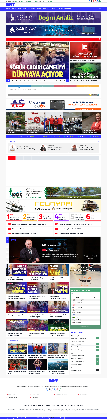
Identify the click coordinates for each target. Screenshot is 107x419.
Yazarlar (54, 8)
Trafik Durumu (35, 394)
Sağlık (48, 8)
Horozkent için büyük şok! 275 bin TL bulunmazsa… (58, 334)
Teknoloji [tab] (60, 158)
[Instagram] (52, 389)
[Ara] (100, 5)
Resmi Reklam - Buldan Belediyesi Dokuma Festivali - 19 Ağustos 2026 (79, 217)
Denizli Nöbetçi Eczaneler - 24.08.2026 (70, 229)
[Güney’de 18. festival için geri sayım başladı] (37, 307)
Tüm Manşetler (83, 394)
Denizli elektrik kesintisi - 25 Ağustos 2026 (37, 297)
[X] (49, 389)
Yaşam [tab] (68, 158)
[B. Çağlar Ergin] (74, 148)
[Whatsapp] (60, 389)
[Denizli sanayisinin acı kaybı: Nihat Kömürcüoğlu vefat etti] (16, 270)
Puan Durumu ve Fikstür (61, 394)
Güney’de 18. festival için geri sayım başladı (37, 316)
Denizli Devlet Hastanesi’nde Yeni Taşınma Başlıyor (31, 217)
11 (48, 80)
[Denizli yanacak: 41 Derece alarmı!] (58, 270)
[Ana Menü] (100, 9)
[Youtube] (57, 389)
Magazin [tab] (51, 158)
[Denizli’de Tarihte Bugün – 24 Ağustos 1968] (37, 270)
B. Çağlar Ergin (82, 146)
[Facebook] (47, 389)
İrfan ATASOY (51, 146)
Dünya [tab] (35, 158)
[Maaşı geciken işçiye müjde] (16, 307)
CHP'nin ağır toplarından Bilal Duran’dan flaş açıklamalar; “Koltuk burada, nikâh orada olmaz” (15, 217)
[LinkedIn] (55, 389)
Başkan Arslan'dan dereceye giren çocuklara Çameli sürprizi (29, 224)
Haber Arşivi (35, 398)
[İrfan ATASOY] (43, 148)
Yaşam (44, 8)
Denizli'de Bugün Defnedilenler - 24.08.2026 (24, 233)
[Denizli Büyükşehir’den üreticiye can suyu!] (16, 325)
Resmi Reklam (67, 8)
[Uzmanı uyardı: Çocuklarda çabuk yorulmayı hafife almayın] (58, 307)
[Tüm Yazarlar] (98, 141)
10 (44, 80)
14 (60, 80)
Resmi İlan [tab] (84, 158)
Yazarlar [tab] (12, 141)
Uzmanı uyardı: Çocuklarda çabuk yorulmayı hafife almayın (58, 316)
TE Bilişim (15, 415)
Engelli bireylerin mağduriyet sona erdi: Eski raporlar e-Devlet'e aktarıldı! (58, 297)
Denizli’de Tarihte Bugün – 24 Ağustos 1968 (37, 279)
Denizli (8, 8)
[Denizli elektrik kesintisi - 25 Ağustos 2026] (37, 288)
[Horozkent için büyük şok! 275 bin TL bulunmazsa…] (58, 325)
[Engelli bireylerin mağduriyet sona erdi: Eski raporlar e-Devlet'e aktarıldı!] (58, 288)
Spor (28, 8)
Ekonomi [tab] (27, 158)
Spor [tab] (43, 158)
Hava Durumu (11, 394)
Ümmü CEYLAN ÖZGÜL (23, 146)
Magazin (33, 8)
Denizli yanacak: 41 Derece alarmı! (58, 279)
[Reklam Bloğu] (53, 17)
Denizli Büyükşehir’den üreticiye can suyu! (15, 334)
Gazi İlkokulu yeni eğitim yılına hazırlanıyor (72, 233)
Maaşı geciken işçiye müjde (16, 315)
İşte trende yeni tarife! (95, 217)
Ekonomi (19, 8)
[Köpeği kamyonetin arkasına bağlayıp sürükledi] (16, 288)
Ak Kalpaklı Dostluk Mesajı (47, 217)
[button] (97, 39)
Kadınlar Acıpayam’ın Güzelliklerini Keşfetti (62, 217)
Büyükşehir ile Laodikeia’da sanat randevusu (24, 229)
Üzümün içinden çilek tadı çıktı (37, 334)
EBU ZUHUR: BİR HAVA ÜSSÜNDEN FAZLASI (55, 149)
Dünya (24, 8)
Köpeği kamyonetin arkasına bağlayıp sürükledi (16, 297)
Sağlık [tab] (76, 158)
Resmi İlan (60, 8)
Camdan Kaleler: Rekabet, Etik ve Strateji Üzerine (87, 149)
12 (52, 80)
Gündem (13, 8)
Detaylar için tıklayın (85, 327)
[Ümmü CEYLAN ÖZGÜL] (12, 148)
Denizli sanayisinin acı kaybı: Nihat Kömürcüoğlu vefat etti (16, 279)
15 (64, 80)
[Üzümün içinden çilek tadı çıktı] (37, 325)
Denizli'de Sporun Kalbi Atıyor (26, 149)
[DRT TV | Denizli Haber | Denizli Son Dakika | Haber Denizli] (10, 4)
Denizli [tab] (12, 158)
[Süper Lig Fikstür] (98, 332)
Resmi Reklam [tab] (94, 158)
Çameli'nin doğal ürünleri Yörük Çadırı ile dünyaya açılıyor (76, 224)
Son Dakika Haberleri (12, 398)
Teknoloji (38, 8)
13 (56, 80)
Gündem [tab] (19, 158)
